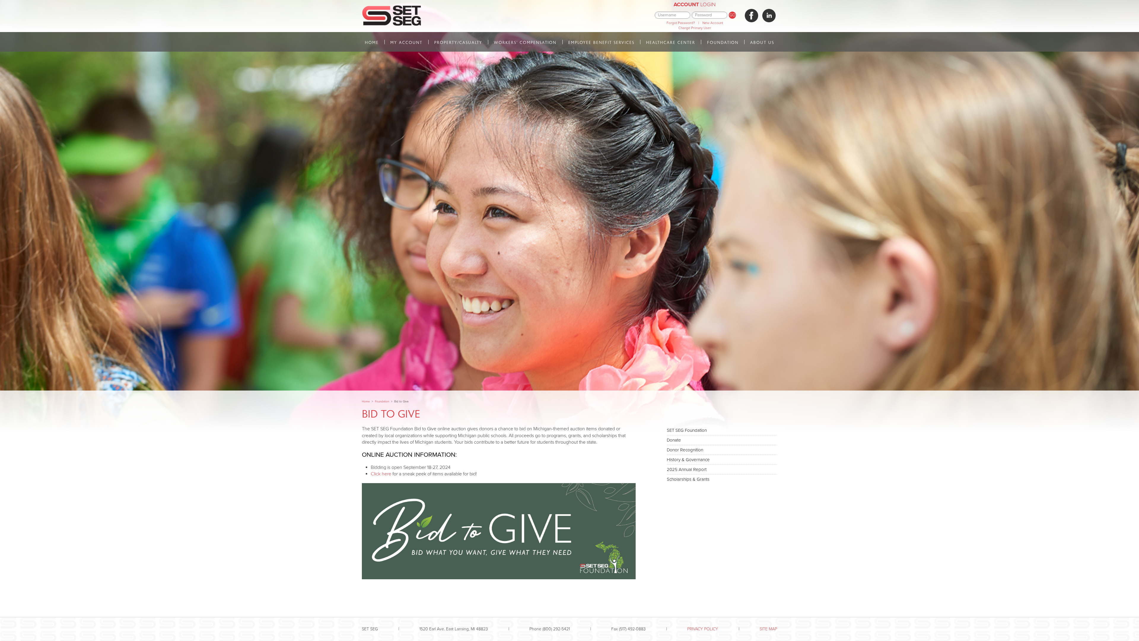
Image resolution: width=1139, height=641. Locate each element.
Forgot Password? (680, 23)
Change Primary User (694, 28)
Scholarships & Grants (688, 479)
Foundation (723, 42)
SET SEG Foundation (687, 430)
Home (372, 42)
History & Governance (688, 459)
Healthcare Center (670, 42)
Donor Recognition (685, 450)
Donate (674, 440)
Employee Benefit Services (601, 42)
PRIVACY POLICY (702, 629)
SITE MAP (768, 629)
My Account (406, 42)
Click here (381, 474)
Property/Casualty (458, 42)
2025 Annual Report (687, 469)
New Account (712, 23)
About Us (762, 42)
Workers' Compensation (525, 42)
